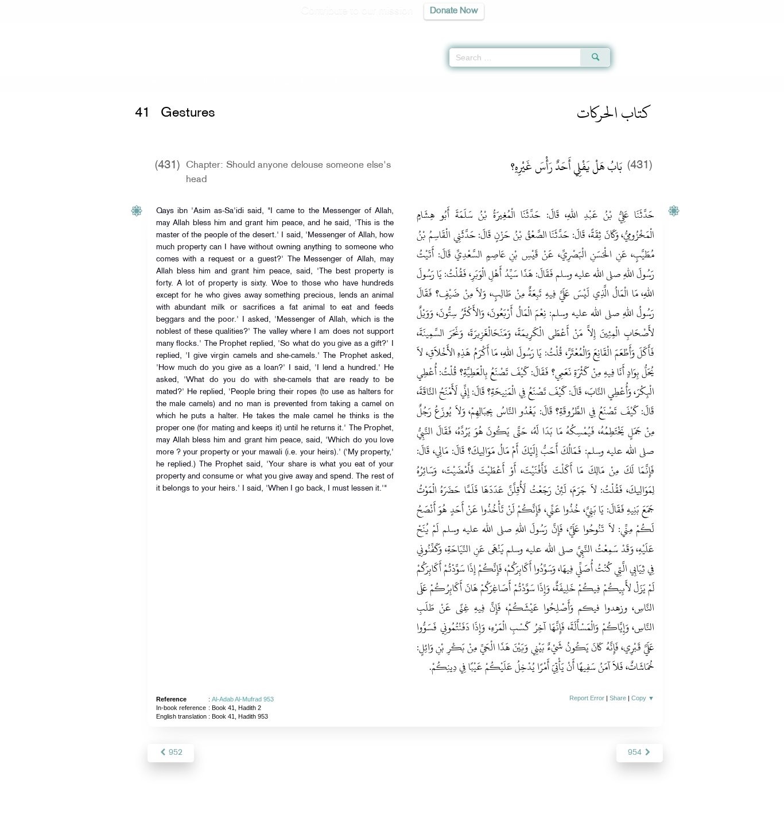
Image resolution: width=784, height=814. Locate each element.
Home (146, 82)
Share (618, 698)
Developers (383, 803)
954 (636, 753)
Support (339, 803)
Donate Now (454, 11)
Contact (427, 803)
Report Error (586, 698)
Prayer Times (716, 29)
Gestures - (270, 82)
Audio (756, 29)
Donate (463, 803)
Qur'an (641, 29)
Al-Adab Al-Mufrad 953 (243, 699)
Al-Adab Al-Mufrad (193, 82)
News (305, 803)
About (275, 803)
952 (174, 753)
